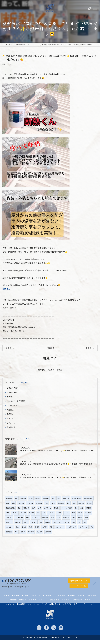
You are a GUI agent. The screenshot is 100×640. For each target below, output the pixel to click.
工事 (7, 503)
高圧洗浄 (39, 532)
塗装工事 (88, 513)
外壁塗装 (10, 410)
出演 (39, 508)
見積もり (9, 517)
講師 (38, 513)
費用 (16, 532)
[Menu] (95, 8)
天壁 (27, 517)
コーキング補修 (66, 508)
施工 (81, 508)
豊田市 (88, 508)
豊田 (7, 513)
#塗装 (59, 369)
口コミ (24, 527)
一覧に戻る (50, 348)
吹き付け (31, 532)
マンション (36, 517)
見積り (25, 522)
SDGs (31, 498)
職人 (76, 508)
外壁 (73, 513)
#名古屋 (51, 369)
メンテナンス (83, 527)
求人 (53, 498)
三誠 (19, 508)
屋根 (73, 517)
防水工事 (10, 418)
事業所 (9, 396)
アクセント (9, 527)
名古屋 (44, 527)
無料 (13, 503)
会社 (58, 498)
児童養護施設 (88, 498)
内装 (46, 503)
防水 (17, 527)
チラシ (66, 513)
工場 (43, 513)
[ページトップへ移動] (95, 583)
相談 (73, 522)
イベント (51, 513)
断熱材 (31, 513)
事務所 (80, 517)
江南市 (89, 503)
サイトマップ (88, 604)
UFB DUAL (21, 503)
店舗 (16, 498)
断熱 (86, 517)
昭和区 (53, 503)
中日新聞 (15, 513)
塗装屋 (80, 513)
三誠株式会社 (12, 392)
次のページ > (91, 348)
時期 (52, 517)
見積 (58, 517)
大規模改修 (11, 427)
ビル (79, 522)
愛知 (84, 522)
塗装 (51, 527)
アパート (9, 522)
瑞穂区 (59, 513)
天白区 (56, 508)
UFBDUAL (30, 503)
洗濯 (41, 522)
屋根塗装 (10, 414)
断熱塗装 (17, 522)
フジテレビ (47, 508)
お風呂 (47, 522)
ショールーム (12, 405)
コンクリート (59, 527)
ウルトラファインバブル (61, 522)
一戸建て (34, 522)
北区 (68, 503)
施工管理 (81, 503)
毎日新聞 (23, 498)
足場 (91, 527)
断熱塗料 (46, 498)
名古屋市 (9, 498)
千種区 (37, 498)
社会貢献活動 (76, 498)
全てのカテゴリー (13, 388)
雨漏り (22, 532)
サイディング (71, 527)
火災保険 (48, 532)
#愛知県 (41, 369)
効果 (33, 508)
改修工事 (39, 503)
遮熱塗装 (9, 532)
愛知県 (37, 527)
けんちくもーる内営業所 (16, 401)
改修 (30, 527)
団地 (74, 503)
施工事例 (23, 513)
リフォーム (11, 423)
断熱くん (6, 288)
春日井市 (26, 508)
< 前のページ (9, 348)
